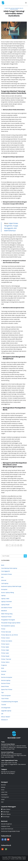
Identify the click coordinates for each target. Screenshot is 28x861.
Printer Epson (5, 644)
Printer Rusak (5, 656)
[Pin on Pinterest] (18, 545)
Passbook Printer (6, 617)
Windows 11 (4, 720)
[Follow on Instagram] (5, 839)
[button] (26, 3)
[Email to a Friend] (15, 545)
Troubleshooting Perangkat (9, 702)
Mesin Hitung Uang (6, 614)
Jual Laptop (4, 583)
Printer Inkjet (19, 8)
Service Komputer (6, 677)
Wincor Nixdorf (5, 717)
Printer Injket (5, 647)
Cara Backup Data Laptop (9, 568)
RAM (2, 668)
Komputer (7, 8)
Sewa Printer (5, 686)
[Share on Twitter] (12, 545)
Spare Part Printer (6, 689)
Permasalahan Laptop (8, 626)
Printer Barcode (6, 632)
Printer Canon (5, 638)
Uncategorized (5, 708)
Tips (2, 692)
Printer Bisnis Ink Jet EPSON (9, 635)
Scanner (3, 671)
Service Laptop (5, 680)
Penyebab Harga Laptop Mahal (10, 623)
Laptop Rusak (5, 605)
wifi (2, 714)
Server (3, 674)
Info (2, 577)
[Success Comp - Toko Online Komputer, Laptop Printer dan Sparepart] (4, 2)
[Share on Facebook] (9, 545)
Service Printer (5, 683)
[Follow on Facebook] (2, 839)
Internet (3, 580)
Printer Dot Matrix (6, 641)
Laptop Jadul (5, 598)
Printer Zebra (5, 662)
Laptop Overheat (6, 601)
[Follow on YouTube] (8, 839)
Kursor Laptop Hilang (7, 592)
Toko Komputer (6, 695)
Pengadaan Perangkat (8, 620)
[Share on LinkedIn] (21, 545)
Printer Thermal (6, 659)
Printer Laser (14, 9)
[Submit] (25, 555)
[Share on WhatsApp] (7, 545)
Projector (4, 665)
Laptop (13, 8)
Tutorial (3, 704)
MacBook (4, 611)
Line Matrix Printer (6, 608)
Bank (2, 565)
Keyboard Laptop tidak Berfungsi (11, 586)
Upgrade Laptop (6, 711)
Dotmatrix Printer (6, 574)
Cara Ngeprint (5, 571)
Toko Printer (5, 698)
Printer (3, 629)
